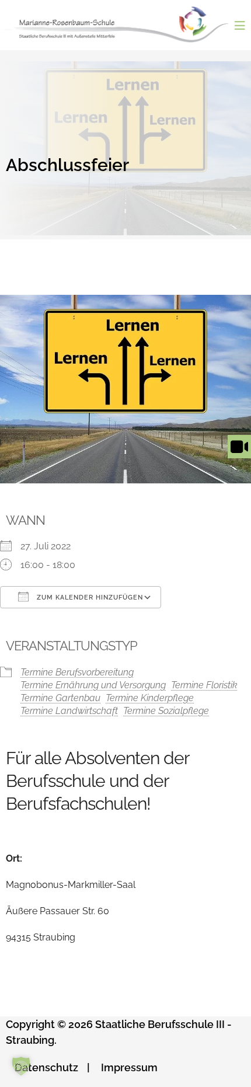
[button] (21, 1066)
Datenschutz (46, 1067)
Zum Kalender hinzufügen (88, 597)
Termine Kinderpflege (150, 697)
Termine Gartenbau (60, 697)
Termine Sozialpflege (166, 710)
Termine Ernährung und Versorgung (93, 685)
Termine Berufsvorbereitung (77, 672)
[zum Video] (239, 458)
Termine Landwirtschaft (69, 710)
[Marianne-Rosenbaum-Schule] (120, 24)
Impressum (129, 1067)
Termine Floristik (204, 685)
